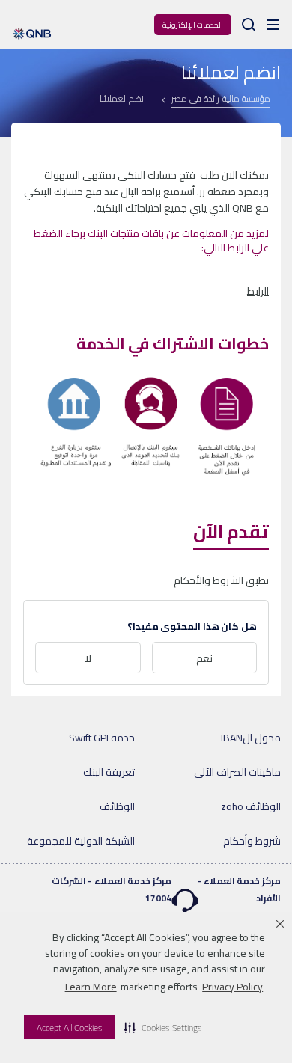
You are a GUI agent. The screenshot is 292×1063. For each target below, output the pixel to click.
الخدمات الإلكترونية (192, 25)
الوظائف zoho (251, 806)
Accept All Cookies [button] (70, 1027)
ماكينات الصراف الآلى (237, 772)
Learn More (91, 986)
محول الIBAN (251, 737)
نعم (204, 658)
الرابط (258, 291)
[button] (163, 1027)
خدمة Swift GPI (102, 737)
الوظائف (117, 806)
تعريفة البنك (109, 772)
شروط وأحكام (252, 841)
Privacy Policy (232, 986)
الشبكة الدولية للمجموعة (81, 841)
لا (88, 658)
